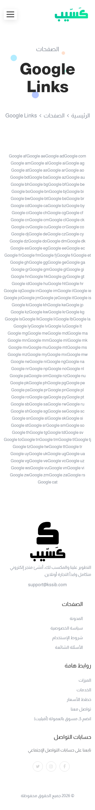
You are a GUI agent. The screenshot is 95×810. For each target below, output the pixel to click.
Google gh (19, 262)
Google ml (58, 340)
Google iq (12, 290)
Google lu (56, 326)
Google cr (57, 227)
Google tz (21, 446)
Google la (81, 319)
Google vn (58, 467)
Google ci (20, 212)
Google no (57, 368)
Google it (66, 297)
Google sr (37, 425)
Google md (58, 333)
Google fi (65, 255)
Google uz (75, 460)
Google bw (20, 198)
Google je (49, 297)
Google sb (20, 404)
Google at (20, 170)
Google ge (57, 262)
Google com (75, 156)
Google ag (75, 163)
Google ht (57, 283)
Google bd (19, 177)
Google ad (54, 156)
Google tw (39, 446)
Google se (57, 411)
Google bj (57, 191)
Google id (20, 283)
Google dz (19, 241)
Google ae (36, 156)
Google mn (18, 340)
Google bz (57, 205)
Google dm (57, 241)
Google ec (75, 248)
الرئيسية (80, 115)
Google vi (75, 467)
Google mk (77, 340)
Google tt (57, 446)
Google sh (20, 411)
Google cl (57, 219)
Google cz (56, 234)
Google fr (12, 255)
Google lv (39, 326)
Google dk (76, 241)
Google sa (38, 404)
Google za (58, 475)
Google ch (38, 212)
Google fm (30, 255)
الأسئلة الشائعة (69, 647)
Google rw (57, 404)
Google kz (20, 312)
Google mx (57, 354)
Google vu (39, 467)
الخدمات (84, 689)
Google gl (58, 269)
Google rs (76, 475)
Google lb (64, 319)
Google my (37, 354)
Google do (37, 241)
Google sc (75, 411)
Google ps (20, 390)
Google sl (39, 418)
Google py (57, 397)
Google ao (74, 170)
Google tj (83, 439)
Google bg (38, 184)
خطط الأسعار (79, 699)
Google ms (77, 347)
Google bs (57, 198)
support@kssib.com (47, 584)
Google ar (56, 170)
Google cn (20, 219)
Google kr (57, 312)
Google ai (57, 163)
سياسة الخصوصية (66, 628)
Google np (38, 368)
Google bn (39, 191)
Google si (74, 418)
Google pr (39, 390)
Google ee (57, 248)
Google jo (12, 297)
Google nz (57, 375)
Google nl (75, 368)
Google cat (48, 482)
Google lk (30, 319)
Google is (82, 297)
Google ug (56, 453)
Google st (19, 425)
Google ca (38, 205)
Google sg (38, 411)
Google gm (39, 269)
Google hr (75, 283)
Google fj (48, 255)
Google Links (21, 115)
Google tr (73, 446)
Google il (66, 290)
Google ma (78, 333)
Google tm (48, 439)
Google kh (38, 304)
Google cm (39, 219)
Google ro (20, 397)
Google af (18, 156)
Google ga (75, 262)
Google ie (82, 290)
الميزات (85, 680)
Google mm (38, 340)
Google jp (74, 304)
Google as (38, 170)
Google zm (39, 475)
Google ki (20, 304)
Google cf (74, 212)
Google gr (20, 269)
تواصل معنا (81, 709)
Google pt (75, 397)
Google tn (30, 439)
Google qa (38, 397)
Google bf (57, 184)
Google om (38, 375)
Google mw (77, 354)
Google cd (20, 205)
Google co (75, 227)
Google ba (38, 177)
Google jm (30, 297)
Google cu (38, 227)
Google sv (74, 432)
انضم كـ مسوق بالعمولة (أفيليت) (62, 718)
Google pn (57, 390)
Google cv (20, 227)
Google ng (56, 361)
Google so (75, 425)
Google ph (38, 382)
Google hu (38, 283)
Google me (38, 333)
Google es (19, 248)
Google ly (22, 326)
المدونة (76, 618)
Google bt (39, 198)
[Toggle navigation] (10, 14)
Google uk (38, 453)
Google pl (75, 390)
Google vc (57, 460)
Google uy (19, 453)
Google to (13, 439)
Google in (30, 290)
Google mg (18, 333)
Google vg (20, 460)
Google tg (38, 432)
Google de (38, 234)
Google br (75, 198)
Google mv (18, 347)
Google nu (76, 375)
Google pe (75, 382)
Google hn (20, 276)
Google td (56, 432)
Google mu (38, 347)
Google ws (20, 467)
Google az (57, 177)
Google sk (57, 418)
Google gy (57, 276)
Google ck (75, 219)
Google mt (57, 347)
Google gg (38, 262)
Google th (21, 432)
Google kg (75, 312)
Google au (75, 177)
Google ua (75, 453)
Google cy (75, 234)
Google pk (19, 382)
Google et (82, 255)
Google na (75, 361)
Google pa (19, 375)
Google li (47, 319)
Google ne (20, 361)
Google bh (20, 184)
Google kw (38, 312)
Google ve (38, 460)
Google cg (56, 212)
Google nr (20, 368)
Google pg (56, 382)
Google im (48, 290)
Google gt (75, 276)
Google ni (38, 361)
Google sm (56, 425)
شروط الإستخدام (67, 637)
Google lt (73, 326)
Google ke (56, 304)
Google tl (66, 439)
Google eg (38, 248)
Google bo (20, 191)
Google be (75, 184)
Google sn (21, 418)
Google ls (13, 319)
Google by (75, 205)
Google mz (17, 354)
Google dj (20, 234)
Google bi (75, 191)
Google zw (19, 475)
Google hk (39, 276)
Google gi (75, 269)
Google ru (75, 404)
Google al (39, 163)
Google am (21, 163)
